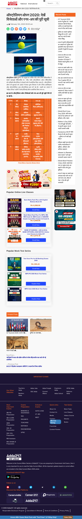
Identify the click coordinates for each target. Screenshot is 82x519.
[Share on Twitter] (24, 28)
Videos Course (69, 415)
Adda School (58, 393)
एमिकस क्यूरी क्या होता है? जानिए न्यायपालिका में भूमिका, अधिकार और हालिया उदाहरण (65, 145)
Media (52, 415)
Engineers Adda (57, 389)
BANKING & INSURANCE (25, 412)
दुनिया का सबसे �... (36, 333)
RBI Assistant (10, 438)
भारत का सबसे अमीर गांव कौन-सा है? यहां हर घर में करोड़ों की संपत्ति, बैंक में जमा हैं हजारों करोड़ (65, 71)
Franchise (53, 426)
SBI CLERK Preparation (10, 419)
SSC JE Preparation (10, 429)
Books (66, 422)
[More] (44, 1)
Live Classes (68, 412)
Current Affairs (45, 392)
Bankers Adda (21, 394)
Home (8, 8)
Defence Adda (69, 392)
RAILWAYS (24, 419)
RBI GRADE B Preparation (11, 443)
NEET (37, 417)
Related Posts (13, 314)
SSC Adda (33, 391)
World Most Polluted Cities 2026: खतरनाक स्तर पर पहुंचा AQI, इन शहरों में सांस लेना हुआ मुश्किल (65, 165)
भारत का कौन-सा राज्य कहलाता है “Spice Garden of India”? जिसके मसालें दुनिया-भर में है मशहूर (65, 59)
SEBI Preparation (10, 424)
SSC (22, 416)
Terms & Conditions (51, 510)
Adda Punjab (46, 388)
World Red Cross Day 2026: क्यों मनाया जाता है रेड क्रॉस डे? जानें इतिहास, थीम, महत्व (65, 114)
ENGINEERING (26, 429)
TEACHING (24, 422)
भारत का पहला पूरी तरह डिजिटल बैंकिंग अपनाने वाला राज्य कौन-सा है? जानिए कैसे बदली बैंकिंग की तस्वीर (65, 103)
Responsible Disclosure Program (13, 510)
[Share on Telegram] (12, 28)
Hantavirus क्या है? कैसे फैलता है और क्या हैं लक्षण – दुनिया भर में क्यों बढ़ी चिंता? (65, 135)
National (23, 4)
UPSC (23, 432)
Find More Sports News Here (29, 163)
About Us (53, 409)
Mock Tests (68, 409)
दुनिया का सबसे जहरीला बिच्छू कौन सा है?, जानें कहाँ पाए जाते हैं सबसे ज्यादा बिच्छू (65, 35)
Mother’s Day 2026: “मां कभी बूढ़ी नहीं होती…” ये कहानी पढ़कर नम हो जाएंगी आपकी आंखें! (65, 125)
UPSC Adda (70, 388)
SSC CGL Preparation (10, 434)
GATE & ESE (39, 411)
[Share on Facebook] (20, 28)
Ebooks (66, 419)
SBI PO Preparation (10, 413)
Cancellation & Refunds (34, 510)
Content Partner (55, 429)
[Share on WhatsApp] (8, 28)
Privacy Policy (64, 510)
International (32, 4)
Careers (53, 421)
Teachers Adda (21, 389)
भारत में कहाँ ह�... (11, 350)
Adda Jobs (34, 388)
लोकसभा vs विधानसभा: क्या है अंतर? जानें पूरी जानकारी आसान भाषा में (65, 155)
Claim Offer (68, 517)
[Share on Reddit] (16, 28)
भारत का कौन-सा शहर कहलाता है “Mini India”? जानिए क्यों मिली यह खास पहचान (65, 91)
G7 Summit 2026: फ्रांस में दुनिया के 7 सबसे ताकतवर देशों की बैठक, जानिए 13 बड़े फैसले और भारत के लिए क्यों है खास (65, 23)
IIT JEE (37, 414)
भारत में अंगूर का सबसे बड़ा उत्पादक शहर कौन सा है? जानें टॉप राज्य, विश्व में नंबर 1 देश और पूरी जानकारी (65, 178)
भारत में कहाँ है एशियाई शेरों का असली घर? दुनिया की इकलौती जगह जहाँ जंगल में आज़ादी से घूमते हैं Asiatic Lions (65, 46)
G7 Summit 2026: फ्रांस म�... (16, 333)
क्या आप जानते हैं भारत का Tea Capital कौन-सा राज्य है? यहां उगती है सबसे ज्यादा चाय (65, 81)
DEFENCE (24, 426)
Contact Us (53, 412)
